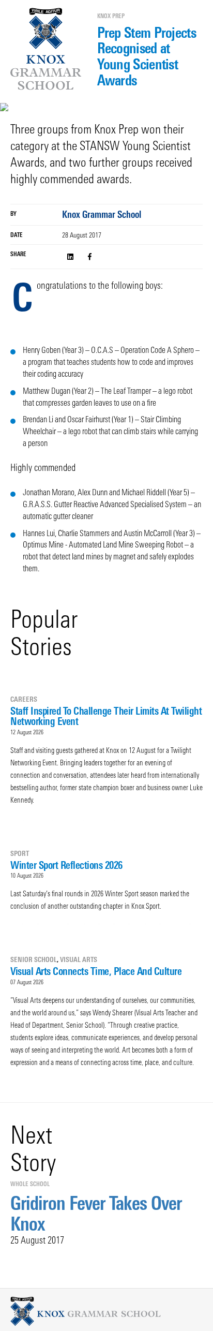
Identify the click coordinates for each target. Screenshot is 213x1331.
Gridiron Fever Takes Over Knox (95, 1213)
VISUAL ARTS (78, 959)
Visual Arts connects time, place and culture (95, 971)
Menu (14, 40)
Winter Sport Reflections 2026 (66, 865)
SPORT (19, 853)
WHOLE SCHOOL (30, 1184)
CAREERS (23, 699)
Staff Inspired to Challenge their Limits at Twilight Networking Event (106, 716)
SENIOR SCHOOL (33, 959)
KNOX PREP (111, 16)
